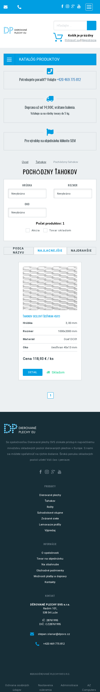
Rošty (50, 507)
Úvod (25, 162)
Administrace (69, 685)
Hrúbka (27, 185)
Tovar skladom (60, 230)
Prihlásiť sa (72, 40)
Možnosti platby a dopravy (50, 576)
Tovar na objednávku (50, 558)
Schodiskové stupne (50, 512)
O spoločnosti (50, 552)
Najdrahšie (81, 250)
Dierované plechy (50, 495)
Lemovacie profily (50, 524)
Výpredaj (50, 530)
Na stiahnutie (50, 564)
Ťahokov (41, 162)
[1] (91, 25)
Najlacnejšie (50, 250)
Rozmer (72, 185)
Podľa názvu (18, 250)
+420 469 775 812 (69, 80)
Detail (32, 372)
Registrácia (89, 40)
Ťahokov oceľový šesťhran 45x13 (41, 316)
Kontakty (50, 582)
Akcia (36, 230)
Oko (27, 204)
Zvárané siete (50, 518)
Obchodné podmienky (50, 570)
